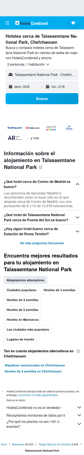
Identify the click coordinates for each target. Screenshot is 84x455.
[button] (7, 23)
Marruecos (18, 444)
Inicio (4, 444)
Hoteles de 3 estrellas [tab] (59, 290)
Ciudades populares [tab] (21, 290)
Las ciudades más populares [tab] (28, 329)
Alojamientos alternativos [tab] (25, 280)
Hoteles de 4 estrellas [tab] (22, 300)
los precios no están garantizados (38, 395)
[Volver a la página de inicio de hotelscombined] (31, 23)
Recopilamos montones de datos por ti (35, 415)
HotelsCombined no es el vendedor (33, 407)
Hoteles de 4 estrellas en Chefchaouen (33, 371)
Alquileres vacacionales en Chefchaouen (35, 365)
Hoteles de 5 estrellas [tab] (22, 309)
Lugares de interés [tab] (20, 339)
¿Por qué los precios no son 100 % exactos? (33, 424)
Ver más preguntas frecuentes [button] (42, 243)
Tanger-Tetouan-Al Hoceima (55, 444)
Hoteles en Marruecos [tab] (23, 319)
